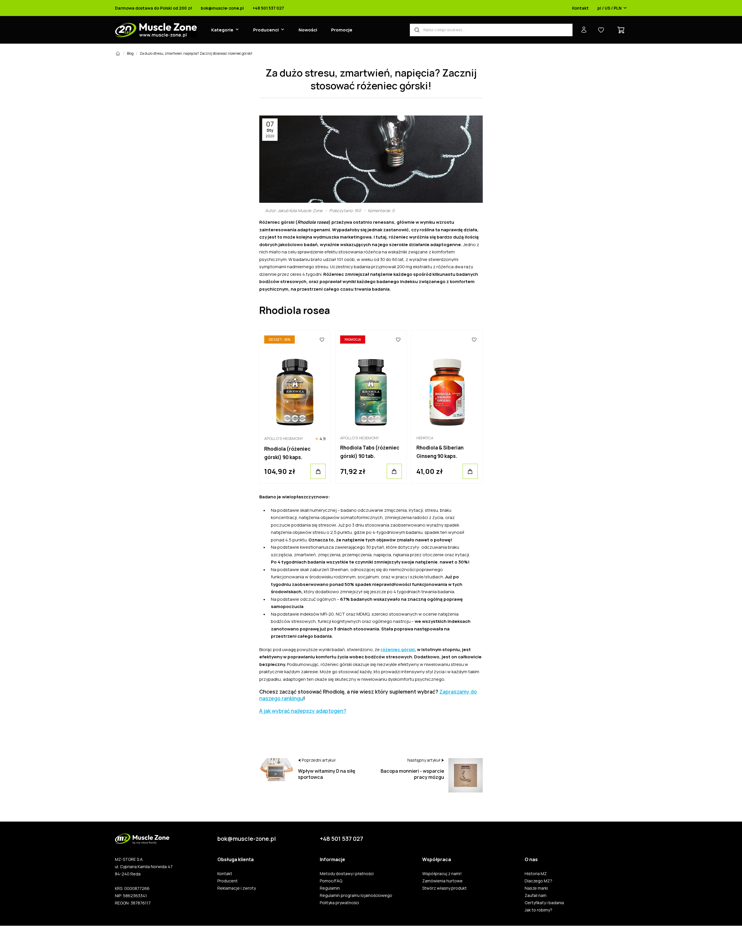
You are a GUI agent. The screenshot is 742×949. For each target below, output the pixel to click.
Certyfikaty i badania (544, 903)
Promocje (341, 30)
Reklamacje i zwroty (236, 888)
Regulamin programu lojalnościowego (356, 895)
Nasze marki (536, 888)
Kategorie (222, 30)
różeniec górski (398, 649)
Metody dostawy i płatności (347, 874)
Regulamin (330, 888)
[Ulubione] (322, 339)
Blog (130, 53)
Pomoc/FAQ (331, 881)
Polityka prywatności (339, 903)
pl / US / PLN (609, 8)
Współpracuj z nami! (442, 874)
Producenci (266, 30)
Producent (227, 881)
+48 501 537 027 (268, 8)
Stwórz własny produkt (444, 888)
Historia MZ (536, 874)
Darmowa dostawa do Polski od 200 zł (153, 8)
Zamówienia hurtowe (442, 881)
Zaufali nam (535, 895)
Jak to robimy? (538, 910)
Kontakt (580, 8)
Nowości (308, 30)
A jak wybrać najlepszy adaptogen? (302, 710)
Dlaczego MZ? (538, 881)
